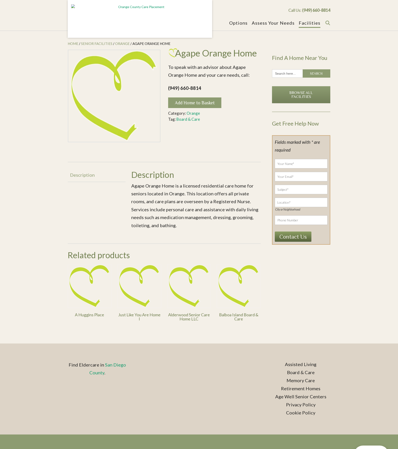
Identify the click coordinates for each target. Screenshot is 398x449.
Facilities (309, 23)
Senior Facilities (96, 43)
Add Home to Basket (195, 102)
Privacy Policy (301, 404)
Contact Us (293, 236)
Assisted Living (300, 364)
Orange (122, 43)
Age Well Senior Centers (300, 396)
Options (238, 23)
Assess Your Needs (273, 23)
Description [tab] (82, 175)
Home (73, 43)
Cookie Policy (300, 412)
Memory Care (301, 380)
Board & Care (188, 119)
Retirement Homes (300, 388)
